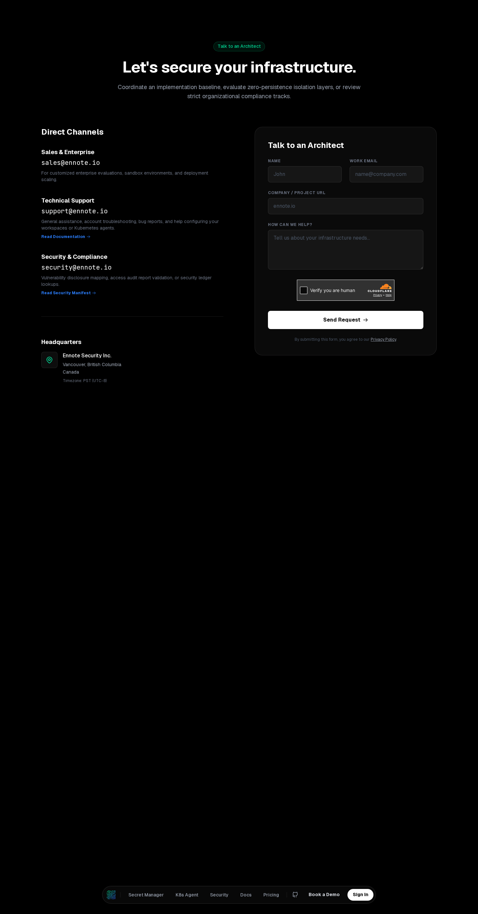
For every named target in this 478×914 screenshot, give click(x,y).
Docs (246, 895)
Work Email (364, 161)
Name (274, 161)
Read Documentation (63, 236)
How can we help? (290, 224)
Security (219, 895)
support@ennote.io (74, 211)
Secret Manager (146, 895)
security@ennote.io (76, 267)
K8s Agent (187, 895)
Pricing (271, 895)
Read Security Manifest (66, 293)
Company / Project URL (297, 192)
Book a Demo (324, 894)
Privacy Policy (383, 339)
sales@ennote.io (70, 162)
